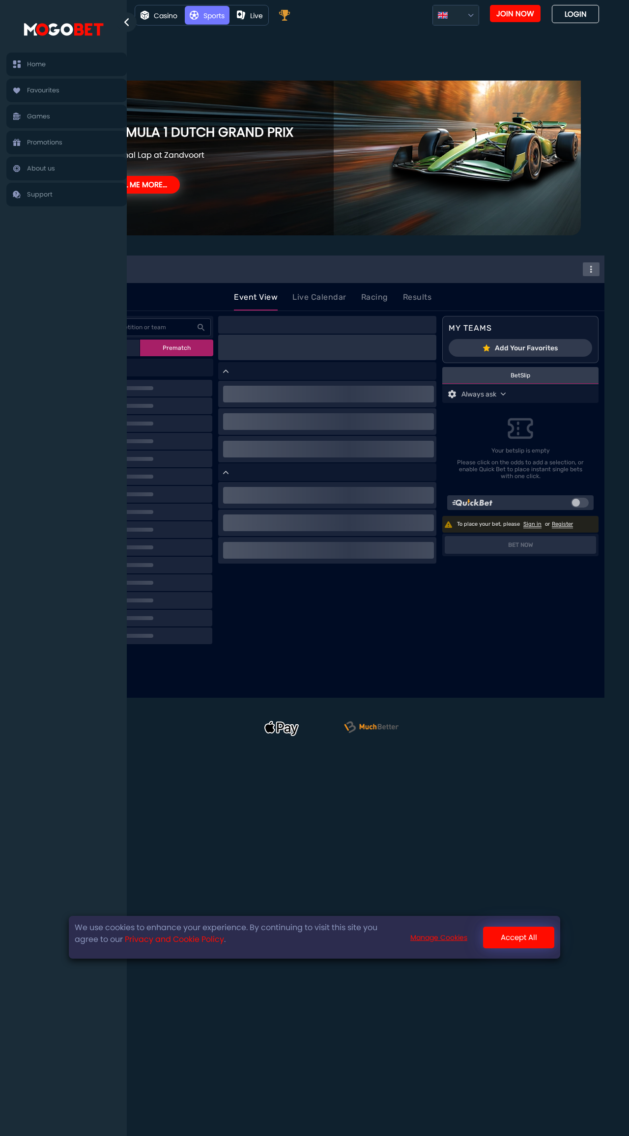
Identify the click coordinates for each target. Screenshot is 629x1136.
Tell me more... (140, 184)
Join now (515, 13)
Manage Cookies (438, 937)
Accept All (519, 937)
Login (576, 14)
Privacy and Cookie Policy (174, 939)
